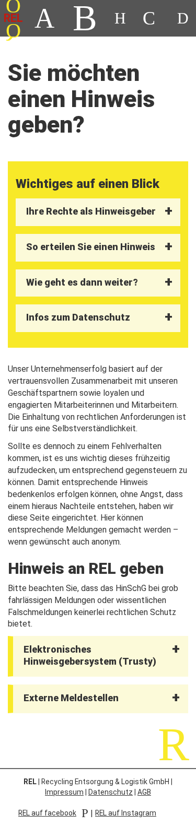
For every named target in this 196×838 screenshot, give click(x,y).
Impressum (64, 792)
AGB (144, 792)
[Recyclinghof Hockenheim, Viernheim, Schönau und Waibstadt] (85, 18)
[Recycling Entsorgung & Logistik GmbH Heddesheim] (149, 18)
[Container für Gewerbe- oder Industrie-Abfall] (44, 18)
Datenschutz (110, 792)
